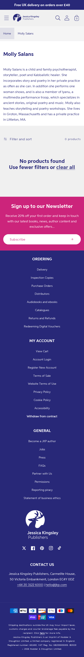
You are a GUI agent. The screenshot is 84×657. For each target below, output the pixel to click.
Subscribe (17, 239)
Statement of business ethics (42, 498)
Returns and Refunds (42, 318)
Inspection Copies (42, 277)
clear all (65, 167)
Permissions (42, 481)
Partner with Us (42, 473)
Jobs (42, 449)
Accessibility (42, 408)
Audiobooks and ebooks (42, 302)
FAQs (42, 465)
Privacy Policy (42, 391)
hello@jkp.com (56, 584)
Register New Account (42, 367)
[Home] (26, 18)
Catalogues (42, 310)
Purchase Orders (42, 285)
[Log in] (66, 17)
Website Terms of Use (42, 383)
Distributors (42, 293)
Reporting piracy (42, 489)
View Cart (42, 351)
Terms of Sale (42, 375)
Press (42, 457)
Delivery (42, 269)
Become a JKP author (42, 441)
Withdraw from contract (42, 416)
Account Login (42, 359)
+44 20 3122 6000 (30, 584)
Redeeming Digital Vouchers (42, 326)
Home (7, 33)
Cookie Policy (42, 400)
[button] (6, 18)
